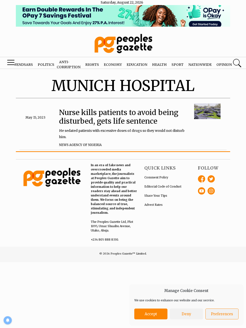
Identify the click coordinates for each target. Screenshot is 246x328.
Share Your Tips (155, 195)
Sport (178, 64)
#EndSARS (23, 64)
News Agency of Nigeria (80, 145)
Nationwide (200, 64)
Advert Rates (153, 205)
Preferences (222, 314)
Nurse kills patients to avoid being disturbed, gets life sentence (118, 117)
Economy (113, 64)
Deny (186, 314)
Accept (151, 314)
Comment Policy (156, 177)
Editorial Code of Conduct (162, 186)
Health (159, 64)
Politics (46, 64)
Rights (92, 64)
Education (137, 64)
